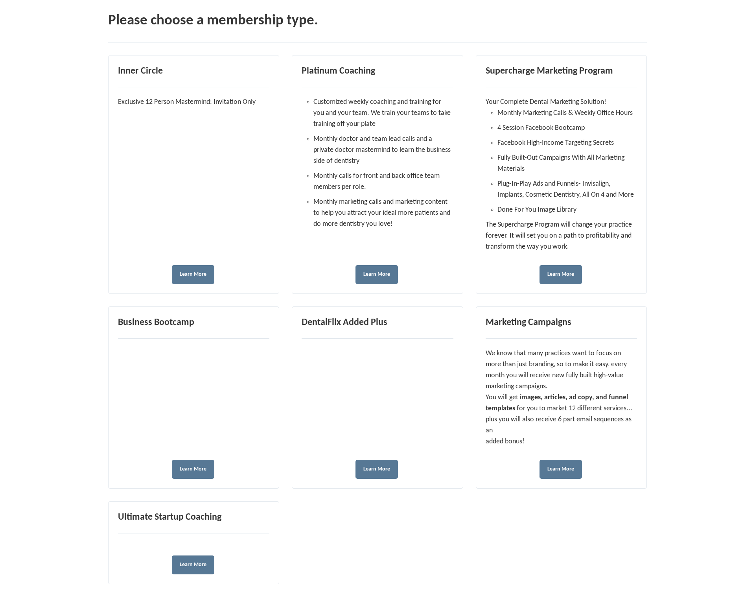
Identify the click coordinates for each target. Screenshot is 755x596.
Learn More (193, 274)
